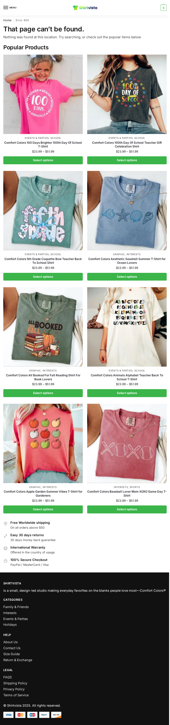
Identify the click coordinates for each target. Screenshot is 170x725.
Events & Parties (37, 138)
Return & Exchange (17, 660)
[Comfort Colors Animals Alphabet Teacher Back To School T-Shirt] (127, 327)
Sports (135, 487)
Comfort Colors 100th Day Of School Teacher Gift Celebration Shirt (127, 144)
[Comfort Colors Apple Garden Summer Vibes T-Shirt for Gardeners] (43, 443)
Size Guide (11, 654)
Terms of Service (16, 695)
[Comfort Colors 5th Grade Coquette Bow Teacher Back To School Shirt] (43, 210)
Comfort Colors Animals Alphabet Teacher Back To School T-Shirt (127, 377)
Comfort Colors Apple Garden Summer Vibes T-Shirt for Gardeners (43, 493)
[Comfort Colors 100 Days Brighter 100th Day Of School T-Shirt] (43, 94)
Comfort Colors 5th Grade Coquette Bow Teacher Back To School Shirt (43, 261)
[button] (163, 8)
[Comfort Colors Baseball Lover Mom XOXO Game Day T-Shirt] (127, 443)
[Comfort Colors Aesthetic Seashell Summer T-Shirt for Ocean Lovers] (127, 210)
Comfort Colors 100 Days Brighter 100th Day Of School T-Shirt (43, 144)
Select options (43, 160)
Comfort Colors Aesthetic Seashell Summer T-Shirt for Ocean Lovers (127, 261)
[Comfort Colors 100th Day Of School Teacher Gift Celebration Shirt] (127, 94)
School (55, 138)
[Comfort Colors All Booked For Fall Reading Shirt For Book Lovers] (43, 327)
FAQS (7, 677)
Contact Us (12, 648)
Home (7, 20)
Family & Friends (16, 607)
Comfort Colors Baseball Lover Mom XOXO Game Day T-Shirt (127, 493)
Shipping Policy (15, 683)
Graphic (119, 254)
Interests (134, 254)
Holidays (10, 625)
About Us (10, 642)
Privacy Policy (14, 689)
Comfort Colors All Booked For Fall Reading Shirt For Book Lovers (43, 377)
